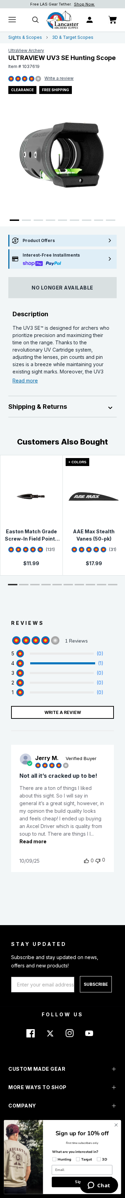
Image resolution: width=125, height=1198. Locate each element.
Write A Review (62, 712)
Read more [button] (33, 841)
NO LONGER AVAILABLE (62, 288)
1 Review (59, 79)
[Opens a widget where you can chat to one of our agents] (99, 1186)
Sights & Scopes (25, 37)
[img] (11, 79)
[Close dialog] (116, 1125)
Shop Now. (84, 4)
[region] (57, 653)
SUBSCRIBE (96, 984)
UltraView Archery (26, 50)
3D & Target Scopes (72, 37)
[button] (12, 584)
